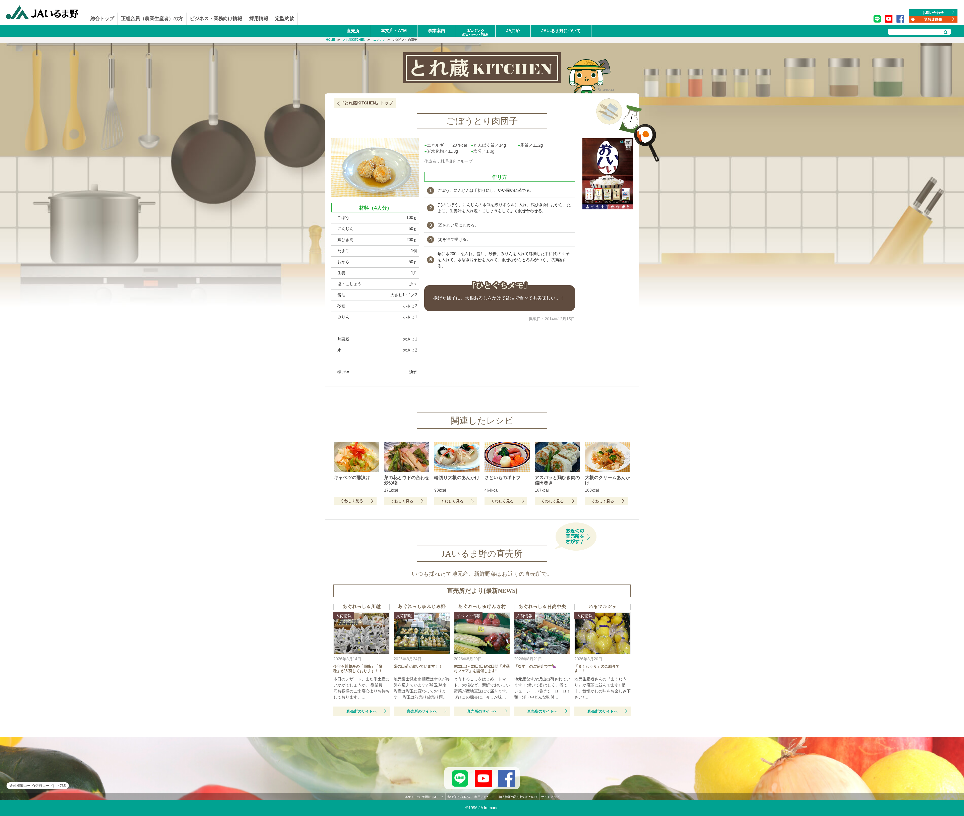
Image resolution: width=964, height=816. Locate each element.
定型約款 (284, 18)
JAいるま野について (561, 30)
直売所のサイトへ (361, 711)
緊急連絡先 (933, 19)
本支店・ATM (394, 30)
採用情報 (258, 18)
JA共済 (513, 30)
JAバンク (476, 32)
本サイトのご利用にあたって (424, 797)
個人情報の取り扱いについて (518, 797)
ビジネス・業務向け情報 (216, 18)
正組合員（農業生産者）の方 (152, 18)
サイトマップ (550, 797)
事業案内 (436, 30)
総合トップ (102, 18)
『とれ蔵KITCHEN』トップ (366, 103)
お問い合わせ (933, 13)
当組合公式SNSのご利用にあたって (471, 797)
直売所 (353, 30)
